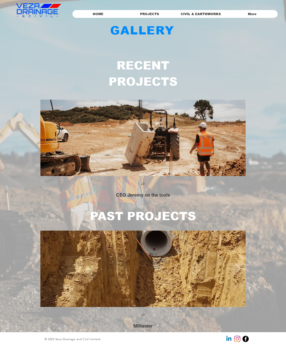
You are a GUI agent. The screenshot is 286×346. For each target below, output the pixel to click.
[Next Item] (238, 150)
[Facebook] (245, 339)
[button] (143, 184)
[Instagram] (237, 339)
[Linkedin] (229, 339)
